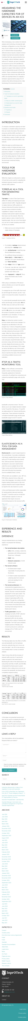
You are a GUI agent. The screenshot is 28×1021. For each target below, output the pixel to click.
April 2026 (4, 821)
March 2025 (5, 849)
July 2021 (4, 918)
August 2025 (5, 838)
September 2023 (6, 882)
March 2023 (5, 889)
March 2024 (5, 871)
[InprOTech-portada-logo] (13, 2)
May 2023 (4, 887)
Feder (3, 937)
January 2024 (5, 873)
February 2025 (6, 852)
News (3, 951)
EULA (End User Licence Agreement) (12, 935)
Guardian (4, 942)
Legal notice (5, 949)
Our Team (4, 954)
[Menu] (26, 2)
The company (5, 965)
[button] (3, 2)
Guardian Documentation (8, 944)
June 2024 (5, 864)
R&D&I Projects (6, 961)
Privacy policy (5, 958)
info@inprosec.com (9, 992)
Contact (4, 930)
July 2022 (4, 904)
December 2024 (6, 857)
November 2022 (6, 897)
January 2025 (5, 854)
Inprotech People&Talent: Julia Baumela (13, 799)
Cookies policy (6, 932)
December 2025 (6, 828)
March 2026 (5, 824)
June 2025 (5, 842)
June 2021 (5, 920)
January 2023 (5, 894)
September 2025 (6, 835)
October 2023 (5, 880)
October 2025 (5, 833)
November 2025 (6, 831)
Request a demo (6, 963)
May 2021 (4, 922)
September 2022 (6, 901)
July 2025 (4, 840)
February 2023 (6, 892)
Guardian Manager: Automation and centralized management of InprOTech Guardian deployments (12, 803)
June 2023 (5, 885)
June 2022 (5, 906)
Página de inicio (6, 956)
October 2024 (5, 861)
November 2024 (6, 859)
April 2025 (4, 847)
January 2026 (5, 826)
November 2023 (6, 878)
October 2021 (5, 915)
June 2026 (5, 816)
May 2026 (4, 819)
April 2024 (4, 868)
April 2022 (4, 911)
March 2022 (5, 913)
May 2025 (4, 845)
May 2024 (4, 866)
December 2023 (6, 875)
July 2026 (4, 814)
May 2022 (4, 908)
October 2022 (5, 899)
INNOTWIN (5, 947)
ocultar (12, 89)
